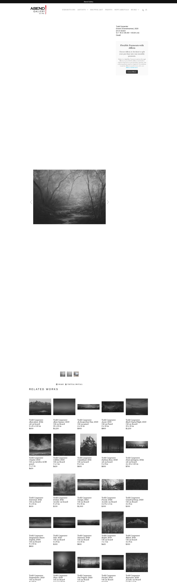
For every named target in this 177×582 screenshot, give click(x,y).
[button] (82, 9)
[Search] (143, 10)
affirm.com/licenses (132, 67)
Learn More (132, 72)
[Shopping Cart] (146, 10)
